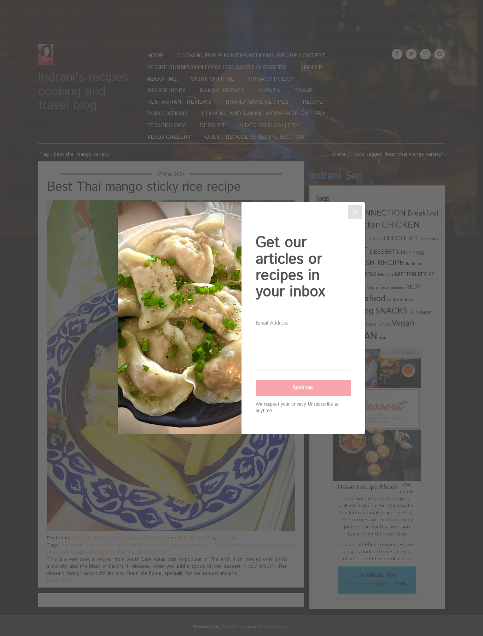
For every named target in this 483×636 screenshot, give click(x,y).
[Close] (355, 212)
